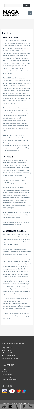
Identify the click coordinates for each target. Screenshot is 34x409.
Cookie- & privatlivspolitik (10, 379)
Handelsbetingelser (8, 377)
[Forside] (3, 406)
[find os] (23, 406)
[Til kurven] (30, 406)
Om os (4, 369)
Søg (26, 6)
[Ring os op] (17, 406)
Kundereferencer (7, 374)
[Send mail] (10, 406)
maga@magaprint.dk (11, 358)
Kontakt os (5, 372)
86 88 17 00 (11, 356)
